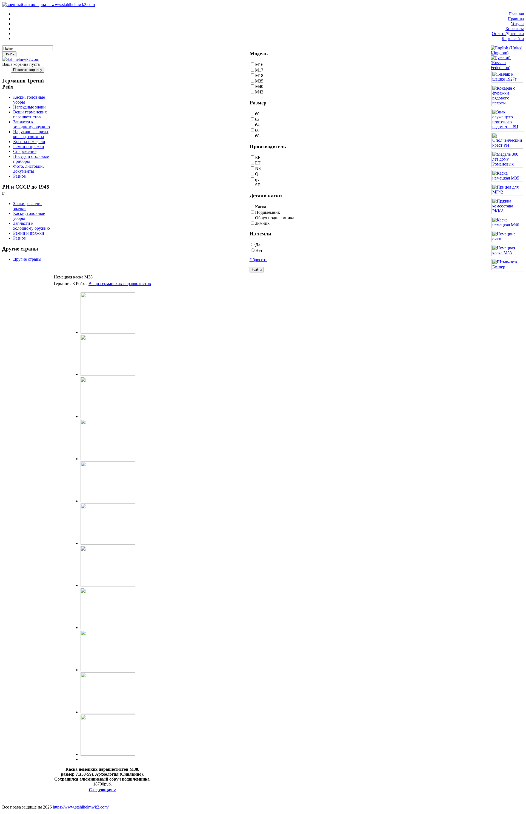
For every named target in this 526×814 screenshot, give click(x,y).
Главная (516, 14)
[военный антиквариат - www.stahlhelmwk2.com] (48, 4)
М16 (259, 64)
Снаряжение (24, 151)
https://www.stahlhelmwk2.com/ (81, 807)
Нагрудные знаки (29, 107)
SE (257, 185)
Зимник (262, 223)
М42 (259, 92)
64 (257, 125)
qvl (258, 179)
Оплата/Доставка (508, 33)
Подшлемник (267, 212)
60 (257, 114)
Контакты (514, 28)
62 (257, 119)
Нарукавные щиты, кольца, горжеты (31, 134)
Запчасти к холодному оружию (31, 124)
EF (257, 157)
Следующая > (102, 789)
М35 (259, 81)
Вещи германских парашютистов (30, 114)
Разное (19, 176)
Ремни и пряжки (28, 146)
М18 (259, 75)
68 (257, 135)
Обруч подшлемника (274, 217)
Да (257, 245)
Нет (258, 250)
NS (258, 168)
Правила (516, 18)
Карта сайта (513, 38)
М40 (259, 86)
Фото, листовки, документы (28, 168)
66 (257, 130)
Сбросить (258, 259)
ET (258, 163)
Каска (260, 206)
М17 (259, 70)
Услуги (517, 23)
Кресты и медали (29, 141)
